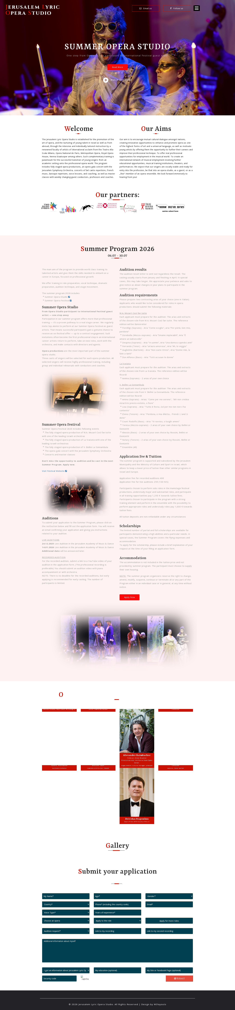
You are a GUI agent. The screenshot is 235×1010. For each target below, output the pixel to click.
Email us (147, 8)
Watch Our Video (121, 79)
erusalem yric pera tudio (32, 10)
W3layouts (160, 1004)
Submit (180, 978)
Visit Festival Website (53, 471)
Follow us (178, 8)
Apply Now (129, 597)
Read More (117, 67)
